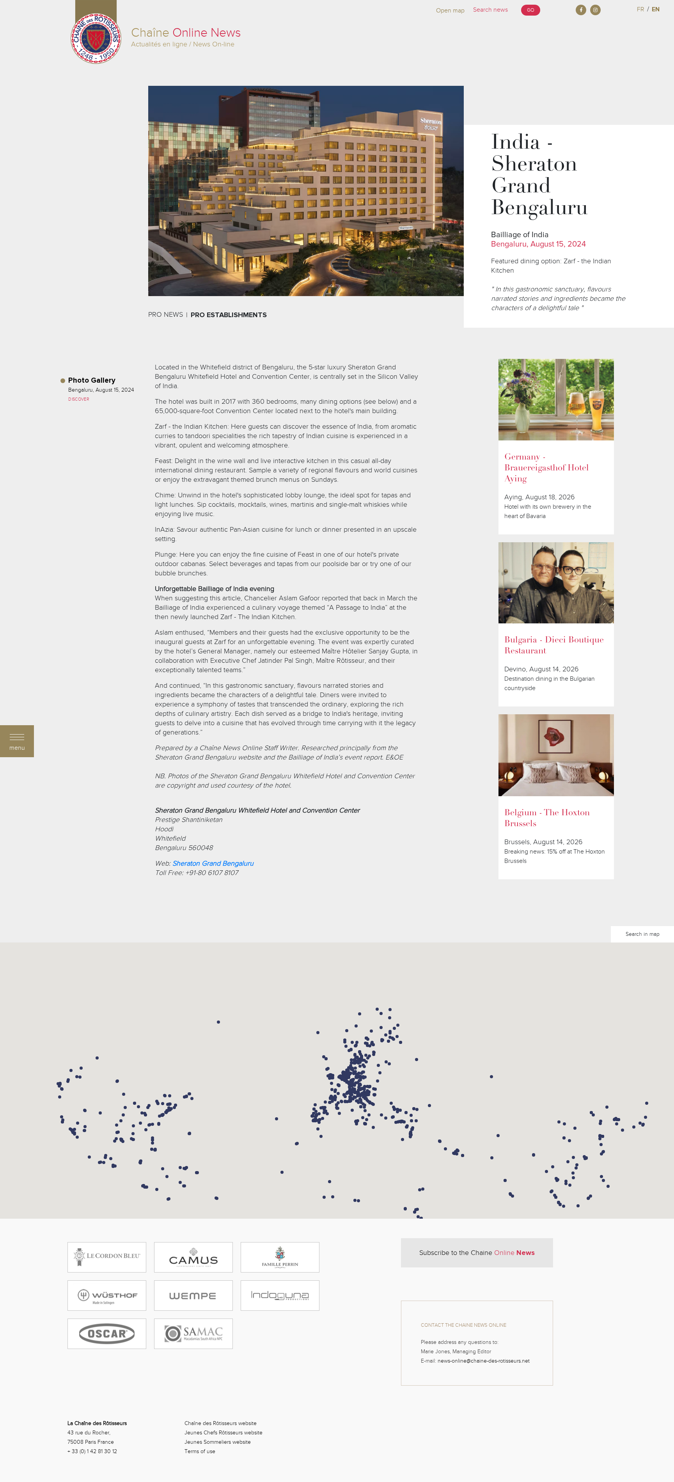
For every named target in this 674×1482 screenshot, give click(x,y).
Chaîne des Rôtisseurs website (220, 1423)
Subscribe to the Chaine (477, 1252)
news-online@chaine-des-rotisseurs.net (484, 1361)
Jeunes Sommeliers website (217, 1442)
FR (640, 9)
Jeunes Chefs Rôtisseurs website (223, 1432)
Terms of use (199, 1451)
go (530, 10)
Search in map (643, 934)
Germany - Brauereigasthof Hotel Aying (546, 468)
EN (656, 9)
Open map (450, 10)
